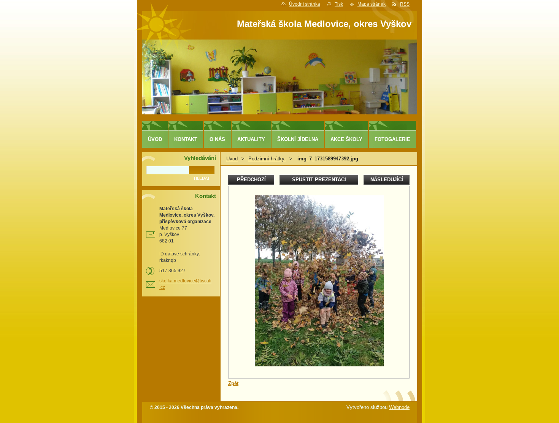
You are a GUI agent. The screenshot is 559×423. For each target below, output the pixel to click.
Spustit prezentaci (319, 179)
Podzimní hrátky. (267, 159)
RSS (405, 4)
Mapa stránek (371, 4)
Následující (386, 179)
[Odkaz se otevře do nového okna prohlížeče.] (319, 365)
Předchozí (251, 179)
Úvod (232, 159)
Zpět (233, 383)
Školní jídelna (297, 139)
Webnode (399, 407)
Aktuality (251, 139)
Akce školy (346, 139)
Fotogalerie (392, 139)
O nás (217, 139)
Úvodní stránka (304, 4)
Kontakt (185, 139)
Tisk (339, 4)
